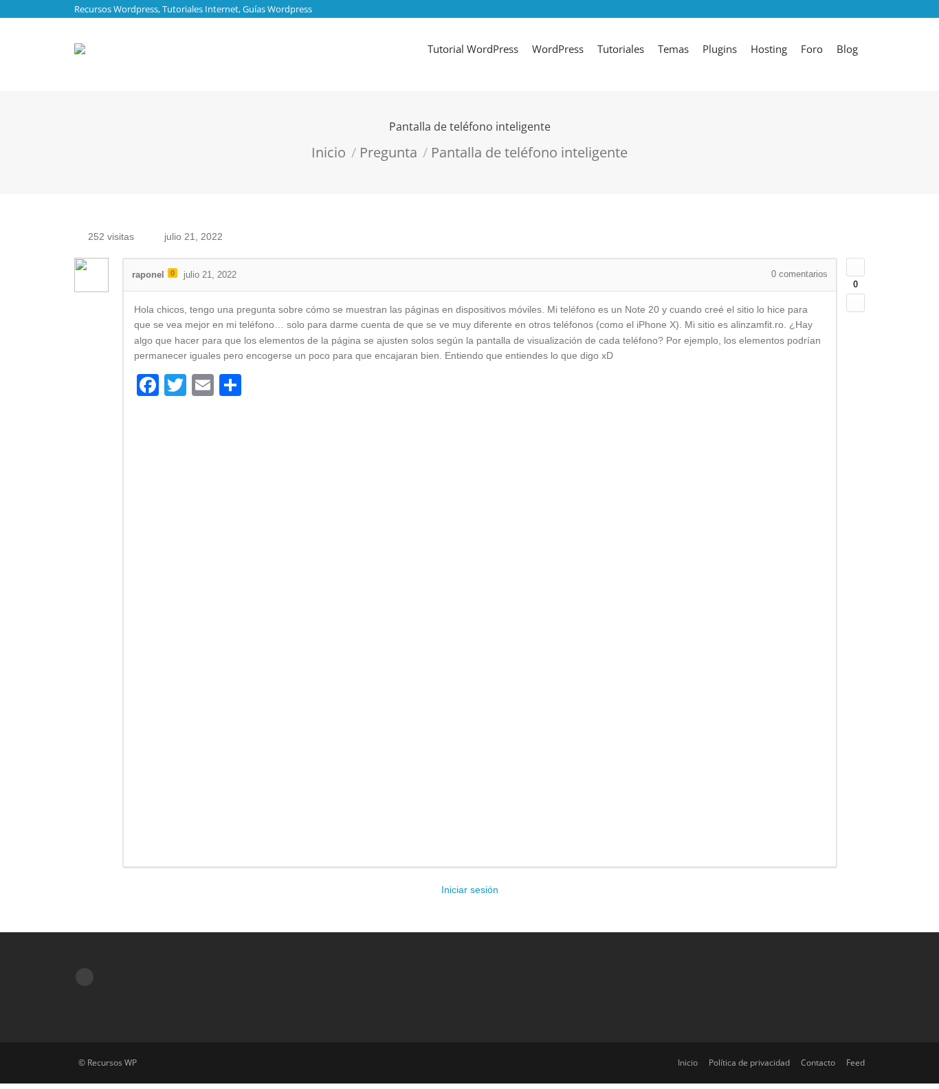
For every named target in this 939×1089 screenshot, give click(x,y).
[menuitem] (473, 49)
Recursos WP (112, 1062)
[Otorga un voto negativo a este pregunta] (855, 303)
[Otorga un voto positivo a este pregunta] (855, 267)
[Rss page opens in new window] (84, 977)
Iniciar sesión (469, 889)
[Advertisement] (480, 630)
